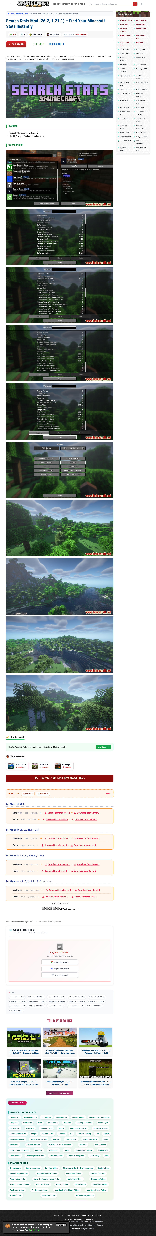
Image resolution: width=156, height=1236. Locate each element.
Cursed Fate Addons (73, 1173)
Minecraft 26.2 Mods (95, 1006)
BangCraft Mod (141, 136)
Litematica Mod (142, 82)
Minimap (56, 1139)
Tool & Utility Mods (17, 1010)
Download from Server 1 (59, 813)
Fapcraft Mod (141, 132)
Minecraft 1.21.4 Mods (18, 1001)
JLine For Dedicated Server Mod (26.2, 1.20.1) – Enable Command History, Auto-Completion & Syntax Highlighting (96, 1083)
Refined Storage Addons (85, 1195)
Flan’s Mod (124, 100)
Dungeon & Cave (47, 1134)
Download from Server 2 (88, 813)
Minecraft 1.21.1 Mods (36, 997)
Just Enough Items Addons (96, 1190)
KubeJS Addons (15, 1195)
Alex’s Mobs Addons (100, 1184)
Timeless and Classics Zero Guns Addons (78, 1168)
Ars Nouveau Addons (39, 1190)
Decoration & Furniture (78, 1128)
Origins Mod (124, 89)
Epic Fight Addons (51, 1168)
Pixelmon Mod (125, 35)
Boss (40, 1123)
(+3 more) (47, 881)
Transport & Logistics (76, 1156)
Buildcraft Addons (42, 1184)
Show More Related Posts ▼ (60, 1093)
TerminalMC (54, 34)
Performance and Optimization (60, 1145)
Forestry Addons (62, 1184)
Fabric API (124, 24)
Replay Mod (124, 107)
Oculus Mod (140, 53)
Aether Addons (80, 1184)
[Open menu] (11, 4)
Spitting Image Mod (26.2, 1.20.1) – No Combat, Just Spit (60, 1083)
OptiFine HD (140, 24)
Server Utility (53, 1150)
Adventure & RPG (30, 1117)
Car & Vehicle (15, 1128)
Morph (105, 1139)
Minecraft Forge (126, 20)
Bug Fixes (67, 1123)
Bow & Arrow (52, 1123)
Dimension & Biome (101, 1128)
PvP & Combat (100, 1145)
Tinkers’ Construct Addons (19, 1184)
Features (38, 44)
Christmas (30, 1128)
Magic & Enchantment (39, 1139)
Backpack (13, 1123)
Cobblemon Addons (33, 1168)
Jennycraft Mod (126, 136)
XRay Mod (123, 64)
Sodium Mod (124, 53)
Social (67, 1150)
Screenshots (56, 44)
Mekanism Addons (49, 1195)
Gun (97, 1134)
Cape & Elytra (103, 1123)
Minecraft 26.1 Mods (37, 1006)
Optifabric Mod (125, 75)
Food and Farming (84, 1134)
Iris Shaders (124, 49)
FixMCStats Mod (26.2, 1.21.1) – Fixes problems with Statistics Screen (23, 1083)
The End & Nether (56, 1156)
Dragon (34, 1134)
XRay (106, 1156)
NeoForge (83, 34)
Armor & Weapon (78, 1117)
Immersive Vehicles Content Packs (46, 1179)
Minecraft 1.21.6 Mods (57, 1001)
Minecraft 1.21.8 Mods (97, 1001)
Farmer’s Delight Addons (19, 1173)
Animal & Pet (46, 1117)
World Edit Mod (141, 89)
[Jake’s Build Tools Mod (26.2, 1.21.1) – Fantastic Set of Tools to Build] (95, 1037)
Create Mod (140, 57)
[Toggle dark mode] (142, 4)
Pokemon (83, 1145)
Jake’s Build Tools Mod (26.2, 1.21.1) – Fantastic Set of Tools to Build (95, 1051)
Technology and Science (35, 1156)
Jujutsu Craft (141, 64)
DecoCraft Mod (125, 93)
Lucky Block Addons (75, 1179)
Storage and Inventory (84, 1150)
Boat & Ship (27, 1123)
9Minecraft (76, 1229)
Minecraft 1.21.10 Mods (57, 997)
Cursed (61, 1128)
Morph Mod (140, 107)
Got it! (61, 1225)
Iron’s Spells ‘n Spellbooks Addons (67, 1190)
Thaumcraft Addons (98, 1179)
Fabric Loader (141, 20)
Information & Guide (17, 1139)
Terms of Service (72, 1215)
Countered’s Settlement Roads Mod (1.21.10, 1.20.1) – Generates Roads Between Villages (59, 1052)
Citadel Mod (124, 118)
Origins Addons (103, 1168)
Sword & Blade (15, 1156)
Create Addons (15, 1168)
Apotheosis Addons (17, 1190)
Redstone (38, 1150)
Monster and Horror (90, 1139)
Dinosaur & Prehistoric (18, 1134)
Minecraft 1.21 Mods (17, 997)
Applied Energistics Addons (47, 1173)
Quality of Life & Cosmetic (19, 1150)
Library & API (14, 1117)
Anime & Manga (61, 1117)
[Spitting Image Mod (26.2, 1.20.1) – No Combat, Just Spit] (59, 1069)
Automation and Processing (99, 1117)
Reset (108, 794)
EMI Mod (139, 42)
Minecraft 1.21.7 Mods (77, 1001)
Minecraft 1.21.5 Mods (37, 1001)
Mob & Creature (71, 1139)
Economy (62, 1134)
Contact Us (58, 1215)
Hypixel (106, 1134)
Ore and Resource (33, 1145)
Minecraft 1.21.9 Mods (18, 1006)
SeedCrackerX (125, 132)
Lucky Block (140, 49)
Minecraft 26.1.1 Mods (56, 1006)
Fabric (77, 34)
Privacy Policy (87, 1215)
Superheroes (103, 1150)
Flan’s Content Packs (17, 1179)
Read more (34, 1230)
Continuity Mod (125, 141)
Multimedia (14, 1145)
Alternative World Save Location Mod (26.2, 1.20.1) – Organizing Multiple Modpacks (24, 1052)
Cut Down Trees (46, 1128)
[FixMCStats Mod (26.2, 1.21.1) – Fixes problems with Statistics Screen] (24, 1068)
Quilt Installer (141, 28)
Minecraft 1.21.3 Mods (97, 997)
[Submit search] (135, 4)
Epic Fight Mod (141, 69)
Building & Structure (84, 1123)
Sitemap (98, 1215)
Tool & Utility (94, 1156)
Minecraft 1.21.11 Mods (77, 997)
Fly (71, 1134)
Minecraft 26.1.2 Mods (76, 1006)
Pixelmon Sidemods (97, 1173)
